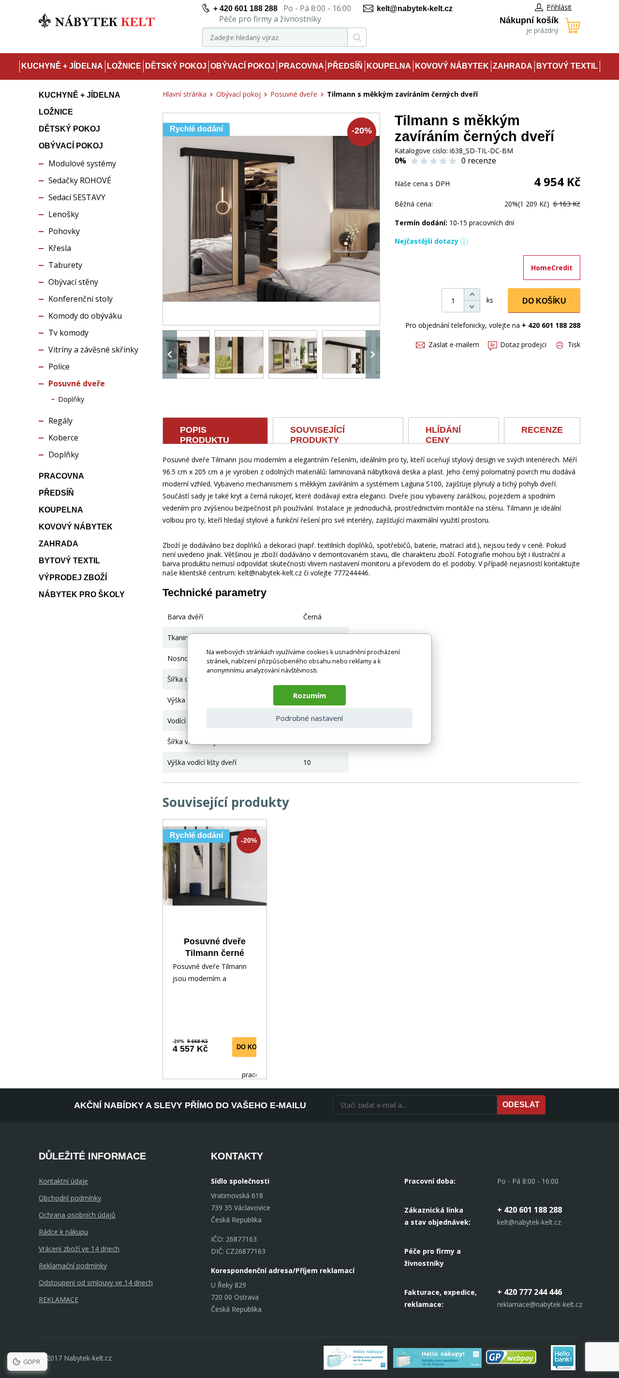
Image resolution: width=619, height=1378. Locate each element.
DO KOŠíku (544, 301)
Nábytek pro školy (82, 594)
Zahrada (512, 66)
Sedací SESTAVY (76, 197)
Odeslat (521, 1104)
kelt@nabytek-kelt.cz (415, 8)
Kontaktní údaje (63, 1181)
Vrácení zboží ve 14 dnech (79, 1248)
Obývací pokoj (242, 66)
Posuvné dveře (76, 383)
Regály (60, 420)
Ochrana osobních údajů (77, 1214)
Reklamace (58, 1299)
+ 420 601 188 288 (245, 8)
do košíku (254, 1047)
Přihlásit (559, 7)
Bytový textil (567, 66)
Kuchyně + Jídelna (62, 66)
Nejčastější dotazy (426, 241)
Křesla (59, 248)
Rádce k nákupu (63, 1231)
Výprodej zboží (73, 577)
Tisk (574, 344)
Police (59, 366)
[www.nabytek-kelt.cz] (97, 20)
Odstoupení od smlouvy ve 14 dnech (96, 1282)
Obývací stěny (73, 282)
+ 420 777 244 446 (529, 1292)
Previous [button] (169, 354)
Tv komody (68, 332)
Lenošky (63, 214)
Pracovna (301, 66)
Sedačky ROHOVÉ (79, 180)
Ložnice (124, 66)
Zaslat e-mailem (453, 344)
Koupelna (389, 66)
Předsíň (345, 66)
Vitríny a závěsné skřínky (93, 349)
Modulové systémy (82, 163)
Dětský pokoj (175, 66)
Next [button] (373, 354)
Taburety (65, 265)
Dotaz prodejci (523, 344)
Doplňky (71, 399)
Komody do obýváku (85, 315)
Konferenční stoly (80, 298)
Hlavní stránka (184, 94)
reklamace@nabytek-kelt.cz (539, 1304)
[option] (185, 354)
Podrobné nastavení (309, 718)
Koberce (63, 437)
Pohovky (64, 231)
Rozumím (309, 695)
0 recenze (478, 160)
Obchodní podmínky (70, 1197)
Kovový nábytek (452, 66)
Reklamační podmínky (73, 1265)
